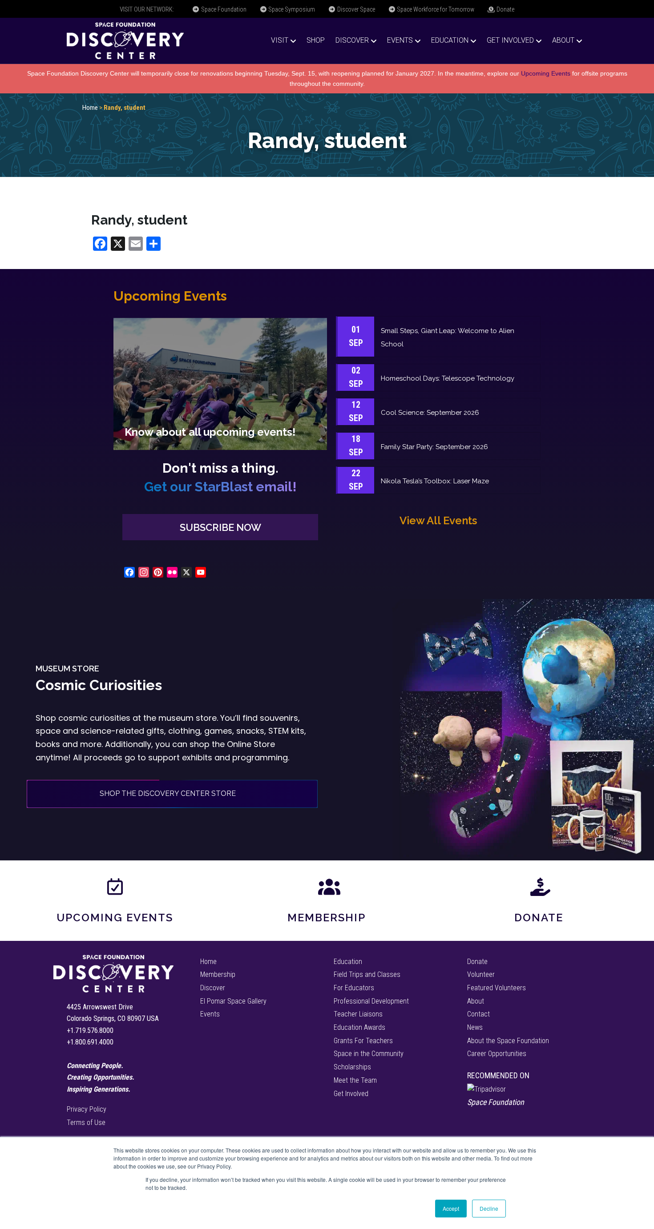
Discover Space (355, 9)
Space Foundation (223, 9)
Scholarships (352, 1067)
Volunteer (481, 974)
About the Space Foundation (508, 1040)
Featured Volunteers (496, 988)
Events (400, 40)
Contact (478, 1014)
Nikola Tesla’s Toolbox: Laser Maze (435, 481)
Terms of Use (86, 1122)
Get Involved (510, 40)
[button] (220, 527)
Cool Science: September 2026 (430, 413)
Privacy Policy (86, 1109)
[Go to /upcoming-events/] (220, 384)
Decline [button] (489, 1208)
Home (90, 108)
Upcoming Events (545, 73)
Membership (326, 917)
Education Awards (359, 1027)
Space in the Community (369, 1053)
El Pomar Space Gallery (233, 1001)
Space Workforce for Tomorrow (435, 9)
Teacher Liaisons (358, 1014)
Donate (504, 9)
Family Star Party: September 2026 (434, 447)
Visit (279, 40)
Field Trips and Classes (367, 974)
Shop (316, 40)
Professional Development (371, 1001)
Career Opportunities (496, 1053)
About (563, 40)
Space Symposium (291, 9)
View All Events (438, 520)
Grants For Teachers (363, 1040)
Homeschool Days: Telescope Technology (447, 378)
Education (449, 40)
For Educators (354, 988)
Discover (352, 40)
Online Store (251, 744)
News (475, 1027)
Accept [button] (451, 1208)
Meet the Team (355, 1080)
